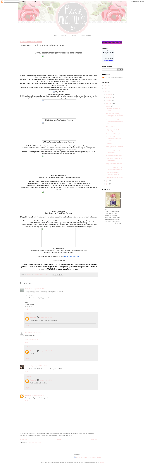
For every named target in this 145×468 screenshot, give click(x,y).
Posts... (56, 35)
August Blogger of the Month (114, 177)
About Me (64, 35)
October (108, 100)
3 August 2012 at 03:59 (39, 289)
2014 (106, 85)
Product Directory (86, 35)
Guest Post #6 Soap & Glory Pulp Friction (114, 159)
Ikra (26, 332)
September (109, 103)
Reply (26, 309)
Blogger (101, 463)
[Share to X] (58, 275)
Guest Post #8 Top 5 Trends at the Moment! (114, 147)
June (107, 184)
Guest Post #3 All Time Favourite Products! (112, 173)
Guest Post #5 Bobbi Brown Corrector (114, 164)
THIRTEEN (28, 289)
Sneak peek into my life (31, 340)
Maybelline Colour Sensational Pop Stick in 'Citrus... (113, 138)
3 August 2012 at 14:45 (40, 366)
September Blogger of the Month (113, 109)
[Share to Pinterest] (62, 275)
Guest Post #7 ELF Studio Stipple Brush (113, 152)
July (107, 181)
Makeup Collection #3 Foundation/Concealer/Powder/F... (114, 115)
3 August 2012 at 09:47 (34, 332)
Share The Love (110, 126)
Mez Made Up (29, 366)
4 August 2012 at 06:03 (45, 317)
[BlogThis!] (56, 275)
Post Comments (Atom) (34, 443)
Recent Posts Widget (109, 77)
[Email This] (54, 275)
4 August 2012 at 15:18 (37, 395)
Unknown (33, 317)
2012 (106, 91)
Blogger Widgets (119, 77)
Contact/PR (74, 35)
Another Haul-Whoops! (113, 134)
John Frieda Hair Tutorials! (114, 155)
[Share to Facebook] (60, 275)
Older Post (94, 439)
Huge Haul (109, 143)
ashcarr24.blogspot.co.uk (71, 256)
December (109, 94)
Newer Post (23, 439)
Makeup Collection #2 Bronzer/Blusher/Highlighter (114, 121)
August (108, 106)
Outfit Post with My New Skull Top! (113, 130)
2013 (106, 88)
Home (59, 439)
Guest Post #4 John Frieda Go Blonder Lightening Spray (114, 169)
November (109, 97)
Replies (29, 314)
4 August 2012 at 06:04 (45, 351)
